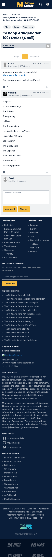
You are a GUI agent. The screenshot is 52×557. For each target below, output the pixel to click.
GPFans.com (10, 469)
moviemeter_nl (14, 447)
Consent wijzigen (17, 518)
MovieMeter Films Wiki (19, 512)
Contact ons (19, 509)
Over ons (32, 509)
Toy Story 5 (9, 254)
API (41, 518)
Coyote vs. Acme (12, 242)
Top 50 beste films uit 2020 (16, 329)
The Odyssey (10, 246)
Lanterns (34, 225)
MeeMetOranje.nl (12, 499)
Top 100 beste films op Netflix (17, 318)
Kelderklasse (10, 491)
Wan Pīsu (34, 248)
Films (7, 27)
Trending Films (8, 221)
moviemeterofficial (15, 438)
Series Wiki (37, 512)
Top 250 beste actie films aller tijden (20, 310)
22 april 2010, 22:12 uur (39, 93)
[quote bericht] (47, 87)
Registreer (6, 509)
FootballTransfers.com (14, 458)
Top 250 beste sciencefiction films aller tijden (24, 299)
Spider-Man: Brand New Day (12, 237)
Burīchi (33, 229)
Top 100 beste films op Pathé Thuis (20, 325)
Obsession (9, 250)
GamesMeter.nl (11, 484)
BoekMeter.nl (10, 480)
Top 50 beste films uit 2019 (16, 336)
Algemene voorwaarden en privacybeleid (25, 515)
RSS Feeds (32, 518)
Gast (11, 178)
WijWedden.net (11, 488)
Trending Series (35, 221)
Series (16, 27)
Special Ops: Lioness (39, 240)
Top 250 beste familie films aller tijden (21, 306)
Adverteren (44, 509)
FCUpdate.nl (9, 465)
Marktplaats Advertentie (14, 75)
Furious (33, 251)
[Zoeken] (40, 4)
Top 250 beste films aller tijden (18, 295)
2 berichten (8, 45)
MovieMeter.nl (10, 473)
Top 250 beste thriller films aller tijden (21, 302)
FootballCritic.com (12, 461)
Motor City (9, 225)
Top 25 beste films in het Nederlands (20, 340)
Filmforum (16, 14)
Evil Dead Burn (10, 257)
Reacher (34, 233)
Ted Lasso (35, 244)
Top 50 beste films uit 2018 (16, 333)
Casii (11, 63)
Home (5, 14)
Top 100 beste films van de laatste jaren (22, 314)
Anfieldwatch (10, 495)
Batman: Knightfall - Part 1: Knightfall (13, 230)
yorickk (12, 92)
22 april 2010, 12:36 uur (39, 63)
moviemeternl (13, 443)
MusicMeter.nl (10, 476)
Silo (32, 236)
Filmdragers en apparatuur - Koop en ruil (19, 17)
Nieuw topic (28, 27)
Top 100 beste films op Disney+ (18, 321)
